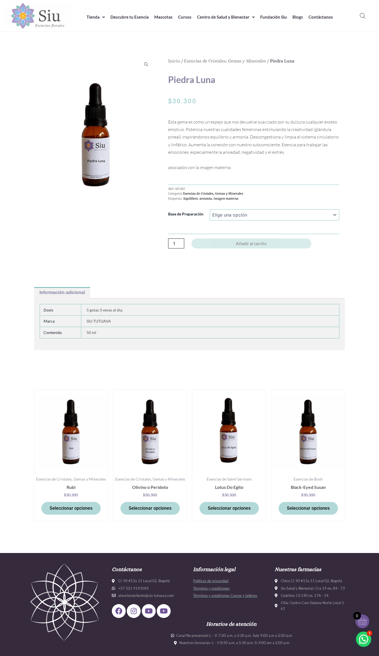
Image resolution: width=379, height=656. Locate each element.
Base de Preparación (185, 214)
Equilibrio (190, 198)
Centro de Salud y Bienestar (223, 16)
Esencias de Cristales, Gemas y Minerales (225, 61)
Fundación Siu (273, 16)
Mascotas (163, 16)
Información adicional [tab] (62, 292)
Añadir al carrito (251, 243)
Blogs (297, 16)
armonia (205, 198)
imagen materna (226, 198)
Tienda (93, 16)
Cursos (184, 16)
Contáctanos (321, 16)
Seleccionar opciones (71, 508)
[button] (96, 17)
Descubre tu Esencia (129, 16)
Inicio (174, 61)
